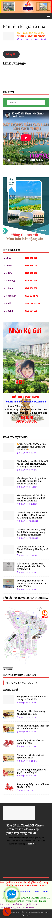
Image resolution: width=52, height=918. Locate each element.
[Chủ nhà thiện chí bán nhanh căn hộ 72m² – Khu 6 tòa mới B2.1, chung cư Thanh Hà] (8, 518)
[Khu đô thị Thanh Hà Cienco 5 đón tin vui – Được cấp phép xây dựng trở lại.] (26, 813)
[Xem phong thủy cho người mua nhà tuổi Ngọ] (8, 789)
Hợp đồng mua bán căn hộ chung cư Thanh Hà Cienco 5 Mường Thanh (31, 583)
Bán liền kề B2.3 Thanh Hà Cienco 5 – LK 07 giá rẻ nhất (31, 34)
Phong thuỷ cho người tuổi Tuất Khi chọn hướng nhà (33, 727)
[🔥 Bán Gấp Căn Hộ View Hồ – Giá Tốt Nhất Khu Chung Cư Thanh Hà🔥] (8, 450)
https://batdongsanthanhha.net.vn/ (18, 907)
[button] (48, 16)
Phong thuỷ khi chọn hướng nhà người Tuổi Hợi (31, 712)
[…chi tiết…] (31, 843)
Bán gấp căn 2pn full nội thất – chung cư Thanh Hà (32, 697)
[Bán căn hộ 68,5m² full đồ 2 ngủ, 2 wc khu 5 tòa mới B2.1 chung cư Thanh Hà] (8, 501)
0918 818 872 (26, 891)
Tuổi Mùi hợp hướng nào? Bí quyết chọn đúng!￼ (31, 771)
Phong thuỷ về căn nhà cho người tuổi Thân (30, 756)
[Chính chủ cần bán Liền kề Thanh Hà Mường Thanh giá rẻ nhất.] (8, 552)
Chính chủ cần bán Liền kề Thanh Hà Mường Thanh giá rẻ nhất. (32, 549)
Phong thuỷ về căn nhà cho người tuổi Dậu (30, 741)
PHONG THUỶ (10, 689)
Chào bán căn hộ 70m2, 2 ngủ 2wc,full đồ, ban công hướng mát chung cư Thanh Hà (31, 532)
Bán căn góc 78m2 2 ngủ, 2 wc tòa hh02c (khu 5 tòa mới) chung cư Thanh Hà (31, 481)
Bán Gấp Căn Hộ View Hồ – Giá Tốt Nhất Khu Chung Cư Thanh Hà (31, 447)
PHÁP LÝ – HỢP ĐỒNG (15, 437)
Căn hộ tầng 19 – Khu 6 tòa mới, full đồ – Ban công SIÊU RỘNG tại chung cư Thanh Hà (33, 464)
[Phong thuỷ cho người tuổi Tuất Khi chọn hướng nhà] (8, 731)
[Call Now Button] (6, 911)
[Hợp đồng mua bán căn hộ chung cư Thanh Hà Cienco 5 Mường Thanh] (8, 586)
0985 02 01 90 (41, 891)
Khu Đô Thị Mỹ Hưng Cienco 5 (21, 683)
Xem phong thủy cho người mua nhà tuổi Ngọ (33, 785)
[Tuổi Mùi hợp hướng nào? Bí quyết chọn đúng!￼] (8, 775)
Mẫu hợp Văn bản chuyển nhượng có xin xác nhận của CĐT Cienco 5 (31, 566)
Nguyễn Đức (42, 39)
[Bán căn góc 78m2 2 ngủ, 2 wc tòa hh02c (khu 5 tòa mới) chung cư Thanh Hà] (8, 484)
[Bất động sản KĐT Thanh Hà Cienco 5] (26, 11)
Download (8, 669)
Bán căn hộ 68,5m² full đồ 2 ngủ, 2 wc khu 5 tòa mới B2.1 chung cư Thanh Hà (31, 498)
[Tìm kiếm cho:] (26, 102)
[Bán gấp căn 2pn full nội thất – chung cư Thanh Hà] (8, 702)
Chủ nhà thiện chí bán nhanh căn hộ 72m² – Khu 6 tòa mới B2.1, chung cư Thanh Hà (32, 515)
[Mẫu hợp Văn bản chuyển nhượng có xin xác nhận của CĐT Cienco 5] (8, 569)
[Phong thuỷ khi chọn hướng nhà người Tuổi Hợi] (8, 716)
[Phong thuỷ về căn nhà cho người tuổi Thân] (8, 760)
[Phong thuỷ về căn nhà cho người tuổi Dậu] (8, 746)
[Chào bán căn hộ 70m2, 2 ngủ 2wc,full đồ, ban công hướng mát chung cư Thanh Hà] (8, 535)
